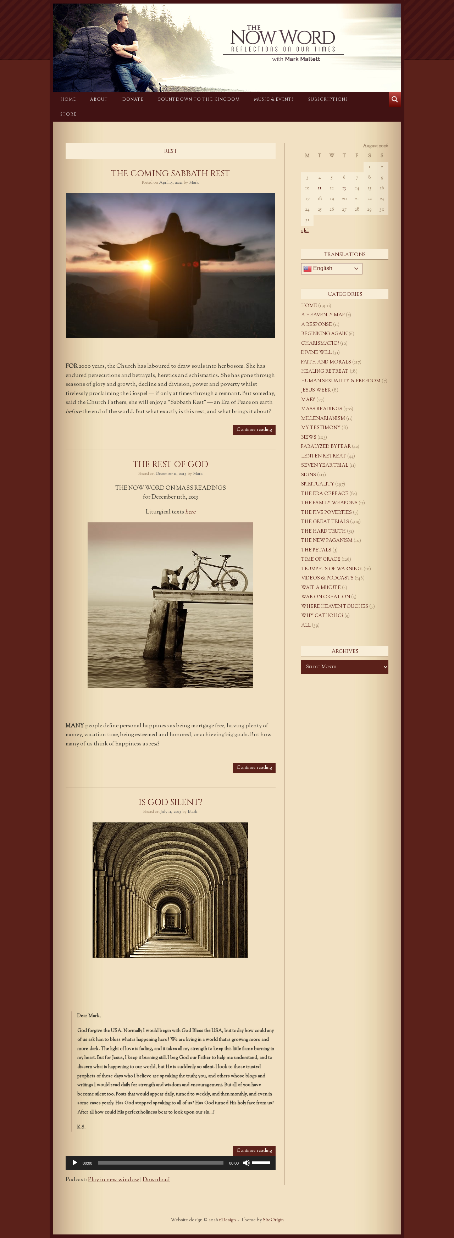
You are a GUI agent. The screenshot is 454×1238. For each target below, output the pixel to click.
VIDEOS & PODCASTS (327, 578)
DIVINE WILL (316, 353)
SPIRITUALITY (317, 484)
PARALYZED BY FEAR (326, 447)
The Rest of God (170, 464)
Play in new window (113, 1180)
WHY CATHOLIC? (322, 616)
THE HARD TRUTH (323, 531)
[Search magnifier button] (395, 99)
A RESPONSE (316, 325)
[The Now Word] (227, 43)
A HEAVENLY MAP (323, 315)
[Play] (74, 1162)
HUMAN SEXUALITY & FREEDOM (341, 381)
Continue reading (254, 430)
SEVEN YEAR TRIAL (324, 465)
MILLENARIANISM (323, 419)
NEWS (308, 437)
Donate (132, 99)
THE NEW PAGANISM (327, 541)
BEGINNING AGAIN (324, 334)
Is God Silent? (171, 802)
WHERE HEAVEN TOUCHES (334, 607)
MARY (308, 400)
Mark (194, 182)
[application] (171, 1163)
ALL (306, 625)
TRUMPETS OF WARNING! (331, 569)
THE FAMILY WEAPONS (329, 503)
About (99, 99)
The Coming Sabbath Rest (170, 173)
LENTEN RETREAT (323, 456)
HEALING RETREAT (325, 371)
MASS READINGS (321, 409)
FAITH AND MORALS (326, 362)
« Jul (305, 231)
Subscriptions (328, 99)
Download (156, 1180)
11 (319, 188)
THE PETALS (316, 550)
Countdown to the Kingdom (198, 99)
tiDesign (227, 1220)
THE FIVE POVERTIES (326, 513)
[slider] (262, 1162)
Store (68, 114)
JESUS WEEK (316, 390)
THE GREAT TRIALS (325, 522)
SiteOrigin (273, 1220)
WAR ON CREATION (325, 597)
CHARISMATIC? (320, 343)
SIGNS (308, 475)
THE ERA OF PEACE (324, 494)
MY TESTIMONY (320, 428)
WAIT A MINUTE (321, 588)
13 (344, 188)
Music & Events (274, 99)
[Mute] (246, 1162)
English (322, 268)
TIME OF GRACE (320, 559)
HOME (68, 99)
